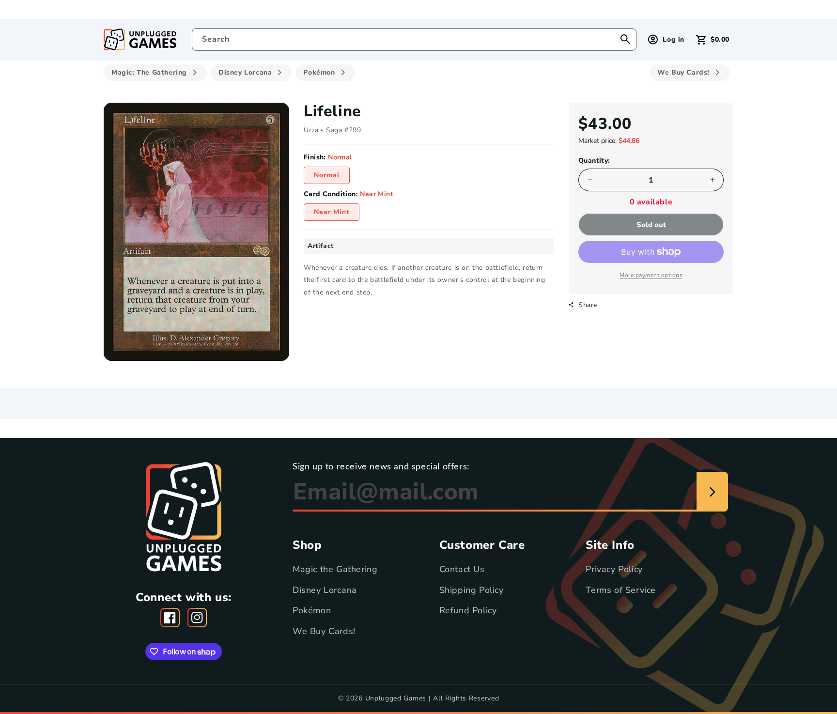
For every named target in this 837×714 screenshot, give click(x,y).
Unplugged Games (396, 698)
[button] (712, 39)
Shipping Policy (471, 589)
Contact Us (462, 569)
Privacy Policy (614, 569)
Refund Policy (468, 610)
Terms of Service (621, 589)
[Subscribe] (712, 492)
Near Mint (336, 214)
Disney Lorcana (324, 589)
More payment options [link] (651, 275)
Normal (332, 177)
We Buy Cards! (324, 630)
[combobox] (414, 39)
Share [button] (587, 304)
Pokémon (312, 610)
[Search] (625, 39)
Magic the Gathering (335, 569)
